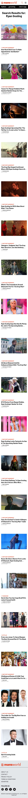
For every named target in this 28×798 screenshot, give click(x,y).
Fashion (3, 7)
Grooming (12, 7)
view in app (22, 7)
